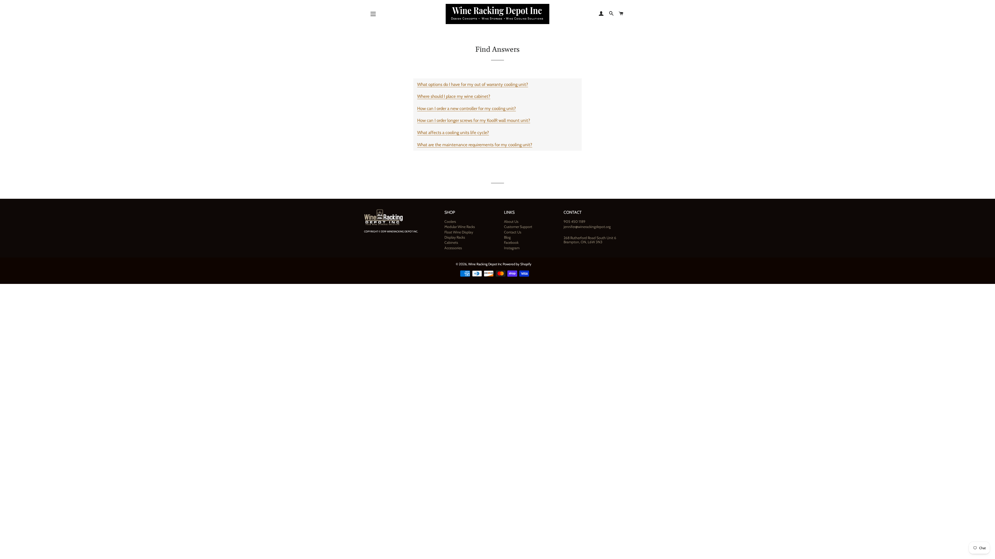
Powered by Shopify (517, 264)
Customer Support (518, 226)
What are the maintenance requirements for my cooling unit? (474, 144)
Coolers (450, 221)
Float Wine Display (458, 232)
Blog (507, 237)
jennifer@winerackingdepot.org (587, 226)
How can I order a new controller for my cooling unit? (466, 108)
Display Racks (454, 237)
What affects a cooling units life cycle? (453, 132)
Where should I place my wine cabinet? (453, 96)
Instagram (512, 248)
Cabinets (451, 242)
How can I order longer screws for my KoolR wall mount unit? (473, 120)
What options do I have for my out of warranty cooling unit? (472, 84)
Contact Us (512, 232)
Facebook (511, 242)
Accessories (453, 248)
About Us (511, 221)
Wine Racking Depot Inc (485, 264)
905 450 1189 (574, 221)
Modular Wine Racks (459, 226)
